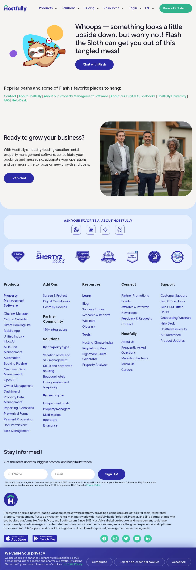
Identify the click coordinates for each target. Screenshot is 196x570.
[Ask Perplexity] (120, 230)
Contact (10, 96)
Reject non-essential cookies (139, 562)
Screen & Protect (55, 296)
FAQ (7, 100)
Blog (85, 304)
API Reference (171, 335)
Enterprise (50, 426)
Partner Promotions (135, 296)
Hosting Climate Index (97, 343)
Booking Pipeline (15, 364)
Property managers (56, 409)
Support (168, 284)
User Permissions (16, 425)
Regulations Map (94, 348)
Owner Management (18, 386)
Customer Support (174, 296)
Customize (99, 562)
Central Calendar (16, 319)
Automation (12, 358)
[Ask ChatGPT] (76, 230)
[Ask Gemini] (105, 230)
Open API (10, 380)
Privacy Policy (93, 485)
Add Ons (50, 284)
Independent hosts (56, 403)
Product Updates (173, 341)
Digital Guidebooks (56, 301)
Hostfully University (172, 96)
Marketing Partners (134, 358)
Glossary (88, 327)
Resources (91, 284)
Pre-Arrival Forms (16, 414)
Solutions (51, 339)
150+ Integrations (55, 330)
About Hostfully (30, 96)
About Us (127, 342)
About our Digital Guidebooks (132, 96)
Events (126, 301)
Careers (127, 370)
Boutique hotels (54, 377)
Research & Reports (96, 315)
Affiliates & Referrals (135, 307)
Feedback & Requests (136, 319)
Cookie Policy (73, 564)
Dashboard (12, 391)
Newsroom (129, 313)
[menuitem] (48, 8)
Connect (128, 284)
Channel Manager (16, 314)
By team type (53, 395)
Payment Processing (18, 419)
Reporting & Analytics (19, 408)
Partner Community (53, 319)
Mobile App (12, 331)
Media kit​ (127, 364)
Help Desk (19, 100)
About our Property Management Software (76, 96)
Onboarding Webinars (176, 318)
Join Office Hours (173, 301)
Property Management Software (14, 301)
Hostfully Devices (55, 307)
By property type (56, 347)
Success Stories (93, 309)
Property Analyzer (95, 365)
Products (12, 284)
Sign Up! (111, 474)
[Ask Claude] (91, 230)
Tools (86, 335)
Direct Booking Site (17, 325)
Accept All (179, 562)
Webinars (88, 321)
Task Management (16, 431)
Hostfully (129, 334)
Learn (86, 296)
